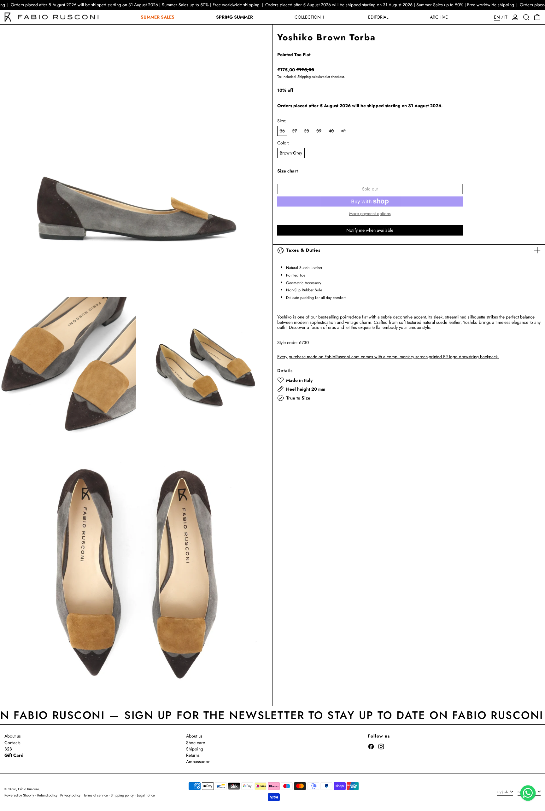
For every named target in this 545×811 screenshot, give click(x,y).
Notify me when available (369, 230)
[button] (526, 17)
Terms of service (96, 795)
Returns (193, 755)
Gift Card (14, 755)
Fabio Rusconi (28, 788)
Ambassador (198, 761)
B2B (8, 749)
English (503, 792)
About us (12, 736)
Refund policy (47, 795)
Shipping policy (122, 795)
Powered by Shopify (19, 795)
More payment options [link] (370, 214)
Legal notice (146, 795)
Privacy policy (70, 795)
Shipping (304, 76)
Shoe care (195, 742)
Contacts (12, 742)
